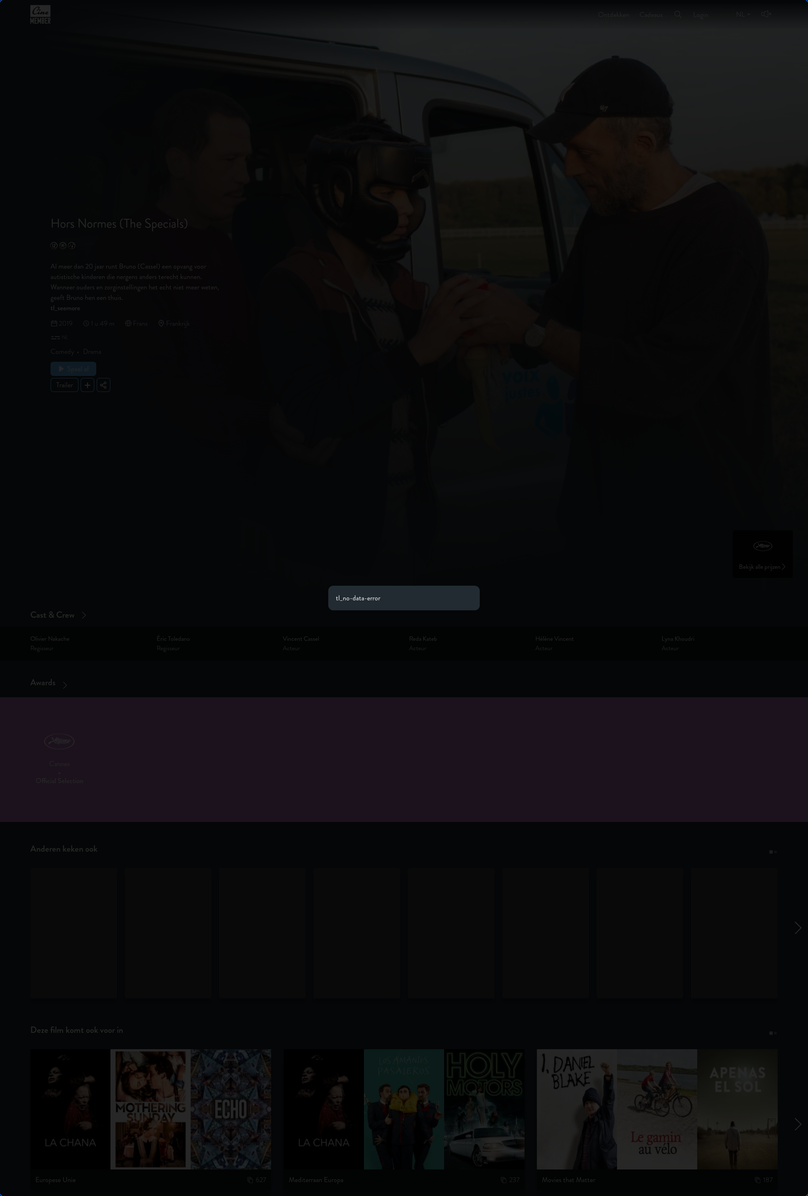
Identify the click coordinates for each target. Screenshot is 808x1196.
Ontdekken (613, 10)
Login (700, 10)
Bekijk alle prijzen (760, 566)
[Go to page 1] (771, 852)
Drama (92, 351)
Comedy (62, 351)
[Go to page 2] (775, 852)
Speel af (78, 369)
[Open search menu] (678, 10)
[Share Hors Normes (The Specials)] (103, 385)
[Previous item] (7, 753)
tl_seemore (65, 308)
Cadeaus (651, 10)
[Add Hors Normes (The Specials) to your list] (87, 385)
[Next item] (801, 753)
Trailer (64, 385)
